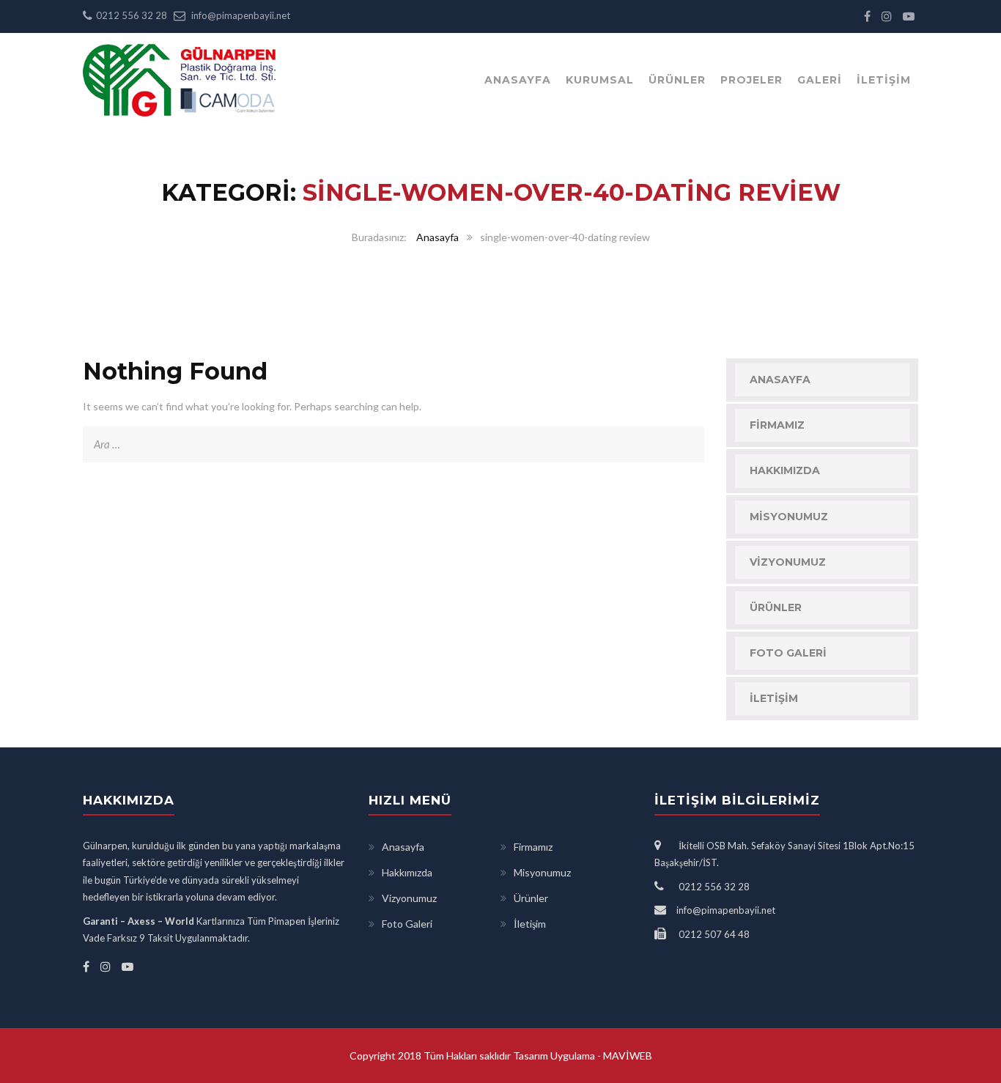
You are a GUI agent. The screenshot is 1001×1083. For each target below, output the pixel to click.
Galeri (819, 79)
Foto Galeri (788, 652)
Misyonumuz (789, 516)
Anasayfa (517, 79)
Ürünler (677, 79)
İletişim (884, 79)
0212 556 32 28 (131, 15)
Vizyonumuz (788, 562)
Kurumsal (600, 79)
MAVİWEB (626, 1055)
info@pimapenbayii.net (240, 15)
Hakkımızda (785, 470)
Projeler (751, 79)
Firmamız (777, 425)
